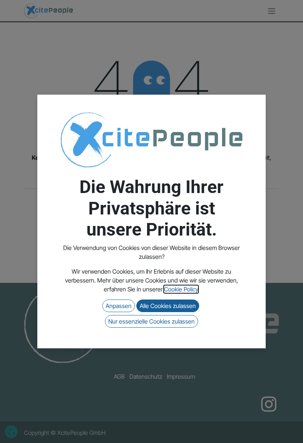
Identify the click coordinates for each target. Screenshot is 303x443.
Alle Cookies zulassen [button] (168, 306)
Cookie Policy (181, 289)
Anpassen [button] (119, 306)
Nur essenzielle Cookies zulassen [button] (151, 321)
